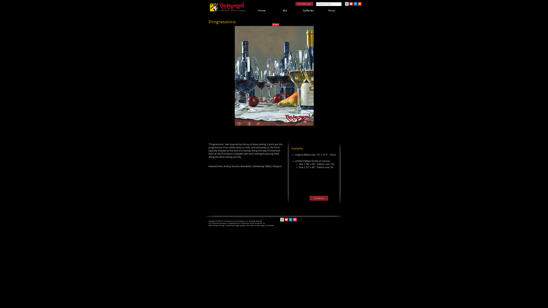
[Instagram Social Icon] (347, 4)
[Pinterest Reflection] (359, 4)
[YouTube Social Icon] (351, 4)
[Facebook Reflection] (355, 4)
